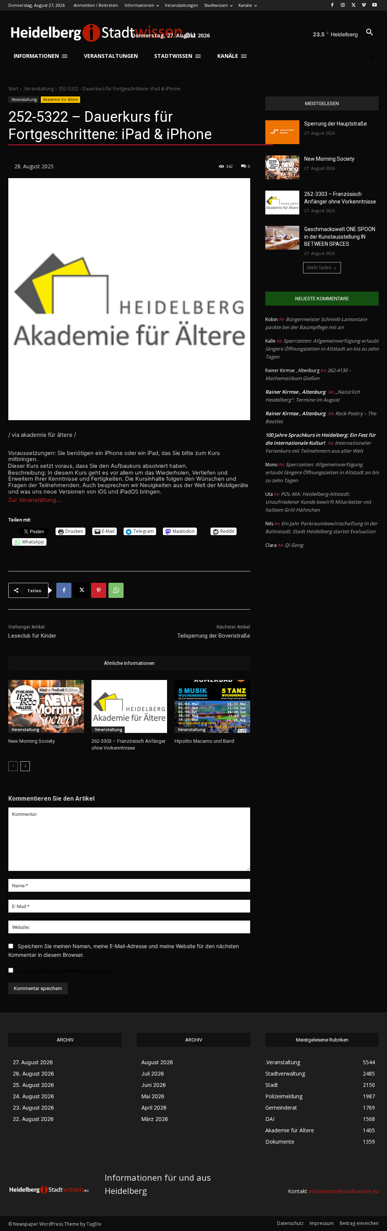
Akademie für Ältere (60, 99)
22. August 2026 (33, 1119)
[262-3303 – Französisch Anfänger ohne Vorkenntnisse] (129, 706)
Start (13, 88)
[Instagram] (343, 5)
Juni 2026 (153, 1085)
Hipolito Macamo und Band (204, 741)
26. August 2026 (33, 1073)
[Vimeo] (363, 5)
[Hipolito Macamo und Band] (212, 706)
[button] (370, 32)
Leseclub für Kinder (32, 635)
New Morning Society (31, 741)
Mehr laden (319, 267)
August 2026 (157, 1062)
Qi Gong (294, 545)
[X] (353, 5)
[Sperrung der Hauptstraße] (282, 132)
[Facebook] (332, 5)
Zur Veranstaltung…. (35, 499)
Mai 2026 (152, 1096)
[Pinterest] (98, 590)
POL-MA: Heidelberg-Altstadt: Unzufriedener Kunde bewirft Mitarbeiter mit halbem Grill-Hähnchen (318, 502)
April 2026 (154, 1107)
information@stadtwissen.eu (344, 1191)
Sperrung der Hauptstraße (335, 124)
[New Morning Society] (46, 706)
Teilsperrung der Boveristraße (213, 635)
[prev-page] (13, 766)
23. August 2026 (33, 1107)
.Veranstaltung (38, 88)
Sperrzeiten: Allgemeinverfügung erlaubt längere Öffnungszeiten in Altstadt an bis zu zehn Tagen (322, 348)
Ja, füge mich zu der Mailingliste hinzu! (62, 970)
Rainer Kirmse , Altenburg (295, 391)
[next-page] (25, 766)
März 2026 (154, 1119)
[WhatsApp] (116, 590)
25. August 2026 (33, 1085)
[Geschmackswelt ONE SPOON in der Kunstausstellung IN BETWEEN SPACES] (282, 238)
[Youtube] (374, 5)
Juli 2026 (152, 1073)
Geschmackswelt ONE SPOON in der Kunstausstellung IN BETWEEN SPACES (339, 236)
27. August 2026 (33, 1062)
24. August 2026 (33, 1096)
